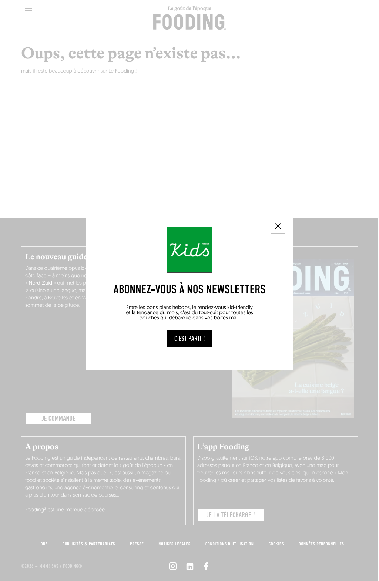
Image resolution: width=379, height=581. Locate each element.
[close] (278, 226)
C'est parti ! (189, 339)
